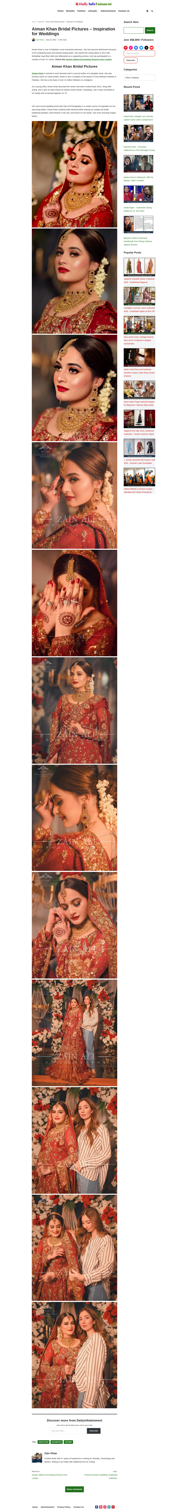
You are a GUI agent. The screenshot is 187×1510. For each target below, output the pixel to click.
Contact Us (124, 11)
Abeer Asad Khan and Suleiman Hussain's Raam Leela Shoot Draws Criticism (139, 372)
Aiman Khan (37, 73)
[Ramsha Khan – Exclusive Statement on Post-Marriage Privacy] (138, 134)
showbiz (68, 1442)
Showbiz (70, 11)
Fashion (81, 11)
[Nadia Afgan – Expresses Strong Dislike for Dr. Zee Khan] (138, 195)
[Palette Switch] (147, 11)
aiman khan (43, 1442)
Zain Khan (40, 40)
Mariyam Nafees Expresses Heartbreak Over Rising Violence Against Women (138, 241)
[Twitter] (141, 48)
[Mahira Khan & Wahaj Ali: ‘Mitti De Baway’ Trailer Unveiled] (138, 164)
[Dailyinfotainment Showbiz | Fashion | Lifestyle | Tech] (93, 4)
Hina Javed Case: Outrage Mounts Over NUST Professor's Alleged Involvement (139, 340)
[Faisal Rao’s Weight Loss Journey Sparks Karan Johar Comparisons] (138, 103)
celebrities (57, 1442)
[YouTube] (152, 48)
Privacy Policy (63, 1507)
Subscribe (93, 1431)
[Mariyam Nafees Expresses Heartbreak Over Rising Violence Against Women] (138, 225)
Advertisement (108, 11)
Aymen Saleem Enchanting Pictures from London (89, 59)
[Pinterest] (126, 48)
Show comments (74, 1489)
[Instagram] (131, 48)
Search (150, 30)
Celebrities (41, 22)
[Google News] (113, 1506)
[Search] (152, 11)
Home (61, 11)
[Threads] (146, 48)
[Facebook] (136, 48)
